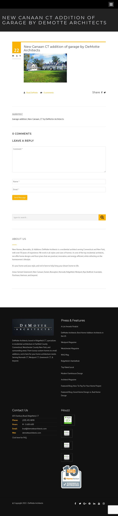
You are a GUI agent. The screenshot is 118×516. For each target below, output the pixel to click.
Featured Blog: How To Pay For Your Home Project (81, 386)
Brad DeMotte (32, 92)
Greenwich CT (45, 357)
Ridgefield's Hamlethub (70, 361)
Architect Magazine (68, 379)
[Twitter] (105, 92)
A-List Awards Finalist (69, 326)
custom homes (44, 350)
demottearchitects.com (31, 433)
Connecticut (17, 347)
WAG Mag (65, 355)
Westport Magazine (68, 342)
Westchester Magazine (70, 348)
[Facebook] (101, 92)
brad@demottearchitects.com (34, 428)
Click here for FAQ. (19, 437)
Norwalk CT (23, 357)
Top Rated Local (67, 367)
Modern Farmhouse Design (72, 373)
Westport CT (34, 357)
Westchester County (31, 347)
